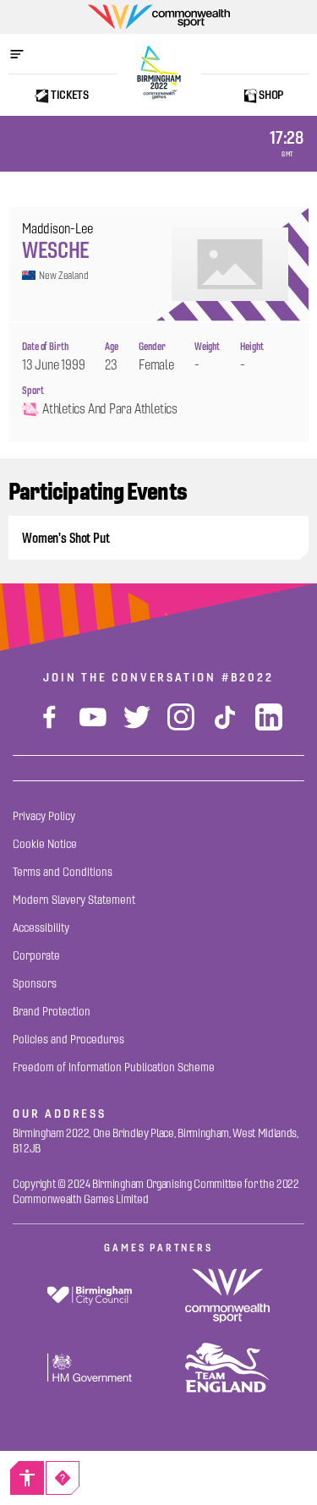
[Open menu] (25, 54)
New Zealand (64, 275)
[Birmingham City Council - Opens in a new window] (90, 1295)
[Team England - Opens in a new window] (227, 1367)
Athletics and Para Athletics (110, 409)
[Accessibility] (27, 1478)
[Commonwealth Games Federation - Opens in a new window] (227, 1295)
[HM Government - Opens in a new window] (90, 1367)
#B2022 (247, 677)
